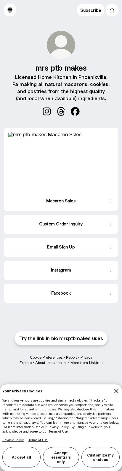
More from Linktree (86, 362)
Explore (26, 362)
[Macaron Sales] (61, 160)
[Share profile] (112, 10)
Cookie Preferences (46, 357)
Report (71, 357)
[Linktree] (10, 10)
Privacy (86, 357)
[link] (47, 111)
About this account (51, 362)
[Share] (110, 201)
